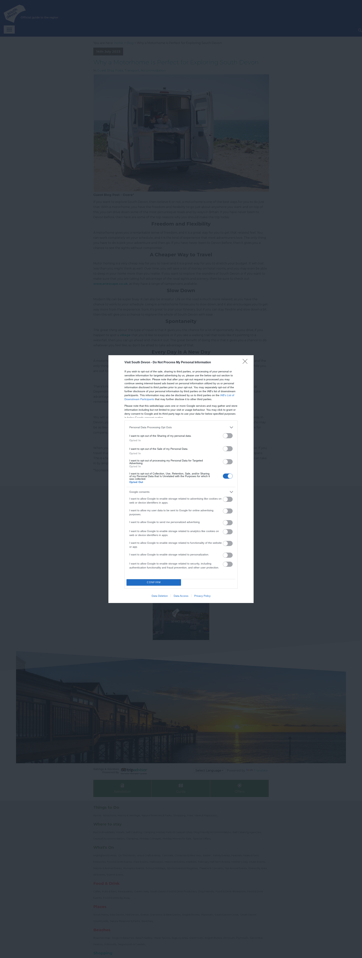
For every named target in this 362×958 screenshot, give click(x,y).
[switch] (228, 435)
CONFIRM (154, 582)
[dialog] (181, 479)
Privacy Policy (202, 595)
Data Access (181, 595)
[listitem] (181, 427)
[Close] (246, 362)
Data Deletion (160, 595)
